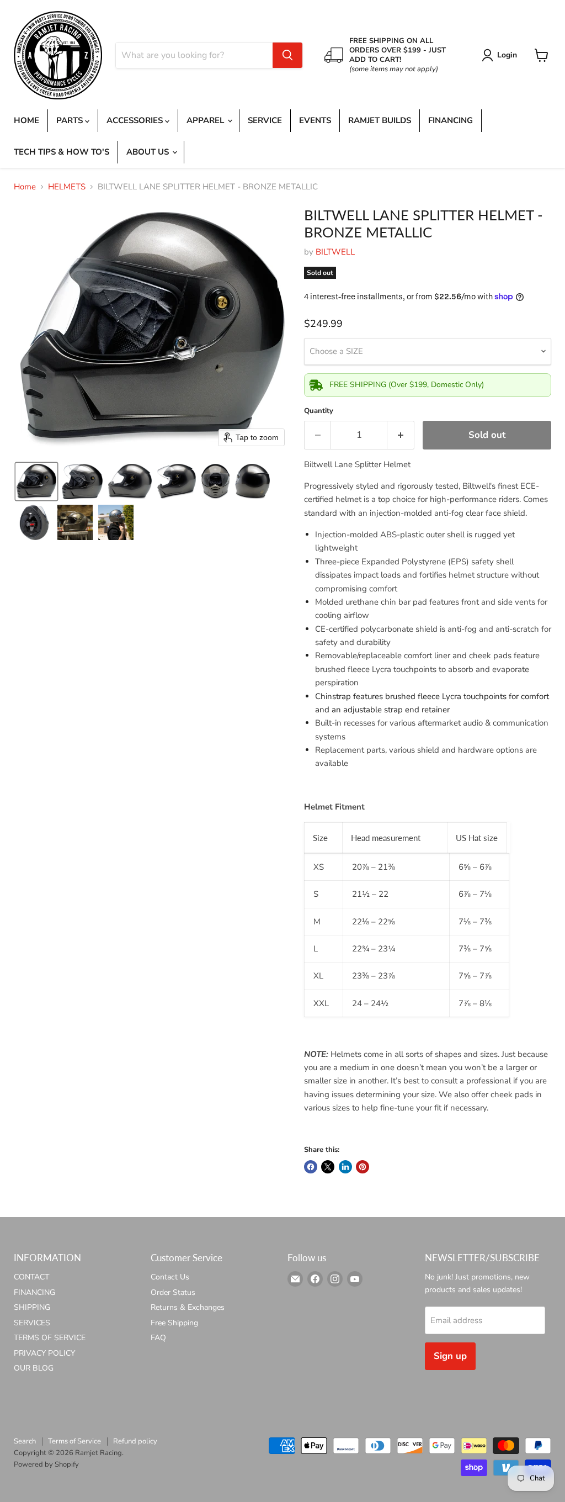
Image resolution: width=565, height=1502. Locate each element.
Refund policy (135, 1441)
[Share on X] (327, 1166)
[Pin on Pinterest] (362, 1166)
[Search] (287, 55)
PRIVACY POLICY (44, 1353)
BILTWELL (335, 251)
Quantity (318, 411)
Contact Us (170, 1277)
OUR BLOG (34, 1368)
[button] (501, 55)
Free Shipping (174, 1323)
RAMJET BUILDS (379, 120)
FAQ (158, 1337)
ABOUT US (148, 151)
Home (25, 187)
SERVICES (32, 1323)
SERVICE (265, 120)
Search (25, 1441)
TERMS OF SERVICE (50, 1337)
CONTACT (31, 1277)
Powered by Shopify (46, 1464)
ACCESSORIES (135, 120)
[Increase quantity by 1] (400, 435)
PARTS (70, 120)
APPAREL (206, 120)
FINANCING (450, 120)
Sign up (450, 1356)
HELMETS (67, 187)
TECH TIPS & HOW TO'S (61, 151)
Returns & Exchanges (188, 1307)
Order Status (173, 1292)
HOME (26, 120)
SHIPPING (32, 1307)
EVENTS (315, 120)
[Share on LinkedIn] (345, 1166)
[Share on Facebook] (310, 1166)
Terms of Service (74, 1441)
